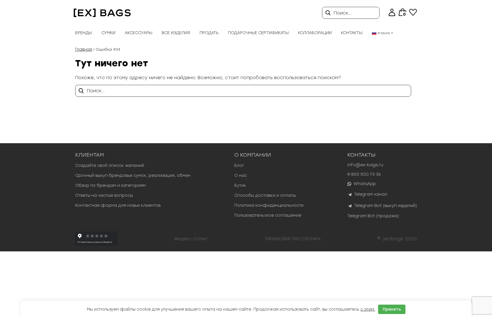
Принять (392, 309)
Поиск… (343, 13)
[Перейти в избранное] (413, 14)
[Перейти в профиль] (392, 13)
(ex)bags (392, 238)
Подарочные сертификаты (258, 32)
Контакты (351, 32)
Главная (83, 49)
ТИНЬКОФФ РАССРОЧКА (293, 238)
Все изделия (176, 32)
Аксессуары (138, 32)
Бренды (83, 32)
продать (209, 32)
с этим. (367, 309)
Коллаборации (315, 32)
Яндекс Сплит (191, 238)
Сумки (108, 32)
